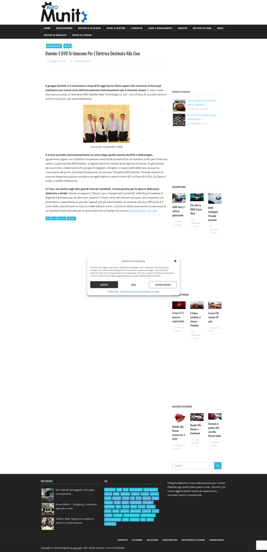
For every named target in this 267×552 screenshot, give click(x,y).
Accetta (104, 284)
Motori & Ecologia (89, 28)
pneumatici (135, 511)
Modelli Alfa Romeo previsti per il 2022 (178, 433)
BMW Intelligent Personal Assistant (213, 214)
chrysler (135, 494)
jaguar (125, 502)
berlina (108, 494)
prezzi (155, 511)
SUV (143, 519)
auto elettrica (136, 489)
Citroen (145, 494)
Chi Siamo (137, 540)
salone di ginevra (131, 515)
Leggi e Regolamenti (160, 28)
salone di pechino (112, 519)
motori (126, 506)
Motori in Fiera (202, 28)
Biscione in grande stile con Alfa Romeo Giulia (214, 430)
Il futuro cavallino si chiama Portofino (195, 319)
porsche (146, 511)
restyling (118, 515)
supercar (134, 519)
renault (108, 515)
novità (107, 511)
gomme (146, 498)
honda (155, 498)
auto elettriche (150, 489)
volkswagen (110, 524)
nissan (141, 506)
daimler (62, 218)
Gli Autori (152, 540)
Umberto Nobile (82, 61)
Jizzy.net (77, 547)
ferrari (126, 498)
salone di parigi (148, 515)
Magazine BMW (179, 186)
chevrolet (125, 494)
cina (54, 218)
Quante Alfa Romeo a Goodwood (195, 429)
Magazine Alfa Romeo (182, 406)
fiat (132, 498)
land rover (148, 502)
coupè (107, 498)
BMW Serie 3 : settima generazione (179, 211)
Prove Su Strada (82, 35)
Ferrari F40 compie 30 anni (213, 317)
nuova (116, 511)
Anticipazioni (64, 28)
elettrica (71, 218)
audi (119, 489)
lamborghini (136, 502)
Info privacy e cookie (193, 540)
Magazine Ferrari (180, 294)
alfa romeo (110, 489)
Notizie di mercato (55, 35)
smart (125, 519)
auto (126, 489)
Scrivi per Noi (170, 540)
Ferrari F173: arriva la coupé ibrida (178, 317)
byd (48, 218)
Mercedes (109, 506)
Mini (118, 506)
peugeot (124, 511)
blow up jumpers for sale (142, 210)
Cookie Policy (113, 291)
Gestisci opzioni (162, 284)
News (220, 28)
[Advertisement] (101, 73)
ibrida (117, 502)
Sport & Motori (115, 28)
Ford (139, 498)
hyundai (108, 502)
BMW (116, 494)
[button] (175, 261)
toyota (150, 519)
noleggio (151, 506)
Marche (182, 28)
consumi (154, 494)
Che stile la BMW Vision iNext (195, 209)
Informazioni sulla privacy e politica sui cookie (139, 291)
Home (47, 28)
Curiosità (136, 28)
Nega (133, 284)
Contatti (122, 540)
